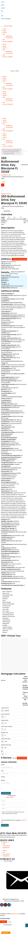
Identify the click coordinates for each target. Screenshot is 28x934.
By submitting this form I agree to (13, 821)
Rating (3, 777)
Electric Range (6, 602)
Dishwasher (6, 597)
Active (9, 175)
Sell (2, 15)
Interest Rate (4, 720)
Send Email (5, 825)
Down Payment (5, 714)
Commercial (9, 38)
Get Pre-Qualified (5, 18)
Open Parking (6, 621)
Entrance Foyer (7, 605)
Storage (5, 625)
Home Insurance (5, 738)
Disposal (5, 598)
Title (2, 771)
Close (9, 922)
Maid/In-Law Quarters (9, 616)
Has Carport (6, 611)
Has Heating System (8, 614)
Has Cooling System (8, 613)
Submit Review (6, 793)
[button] (14, 75)
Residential (9, 36)
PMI (2, 751)
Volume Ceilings (7, 627)
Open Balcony (6, 620)
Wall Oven (5, 630)
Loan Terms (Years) (6, 726)
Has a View (6, 609)
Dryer (4, 600)
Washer (5, 632)
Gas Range (6, 607)
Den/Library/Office (8, 595)
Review (3, 780)
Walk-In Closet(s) (8, 629)
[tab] (3, 182)
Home (2, 2)
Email (2, 764)
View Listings (9, 797)
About (2, 5)
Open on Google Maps (20, 259)
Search (3, 8)
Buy (2, 11)
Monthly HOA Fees (6, 745)
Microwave (5, 618)
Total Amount (5, 708)
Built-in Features (7, 591)
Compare (3, 921)
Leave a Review (22, 758)
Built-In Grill (6, 593)
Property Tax (4, 732)
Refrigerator (6, 623)
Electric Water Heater (8, 604)
